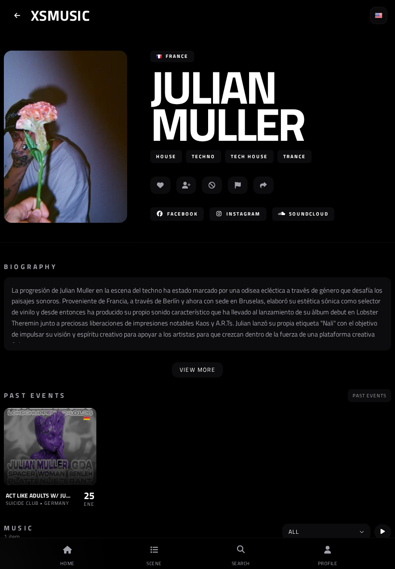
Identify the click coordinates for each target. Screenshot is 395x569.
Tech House (249, 156)
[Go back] (17, 15)
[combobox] (326, 532)
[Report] (238, 185)
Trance (294, 156)
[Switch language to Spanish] (378, 15)
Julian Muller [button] (227, 105)
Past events (369, 395)
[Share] (263, 185)
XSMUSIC (60, 15)
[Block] (212, 185)
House (166, 156)
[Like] (160, 185)
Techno (203, 156)
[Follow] (186, 185)
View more (197, 369)
